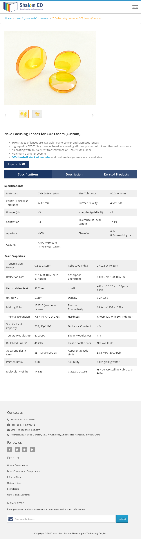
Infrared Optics (14, 477)
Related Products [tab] (116, 174)
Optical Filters (14, 482)
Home (8, 18)
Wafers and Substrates (18, 494)
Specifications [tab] (28, 174)
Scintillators (13, 488)
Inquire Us (15, 164)
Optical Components (17, 465)
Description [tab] (74, 174)
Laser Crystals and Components (32, 18)
